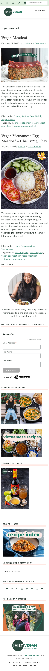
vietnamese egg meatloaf (13, 259)
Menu (41, 10)
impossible (20, 122)
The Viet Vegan (31, 655)
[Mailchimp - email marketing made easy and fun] (18, 375)
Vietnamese (7, 249)
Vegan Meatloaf (14, 37)
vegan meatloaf (28, 126)
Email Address (9, 343)
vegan (17, 126)
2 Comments (34, 146)
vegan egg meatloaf (11, 255)
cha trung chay (22, 252)
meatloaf (40, 122)
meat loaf (30, 122)
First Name (7, 352)
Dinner (17, 116)
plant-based (7, 126)
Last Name (7, 360)
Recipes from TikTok (31, 116)
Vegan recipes (8, 119)
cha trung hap (36, 252)
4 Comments (39, 43)
